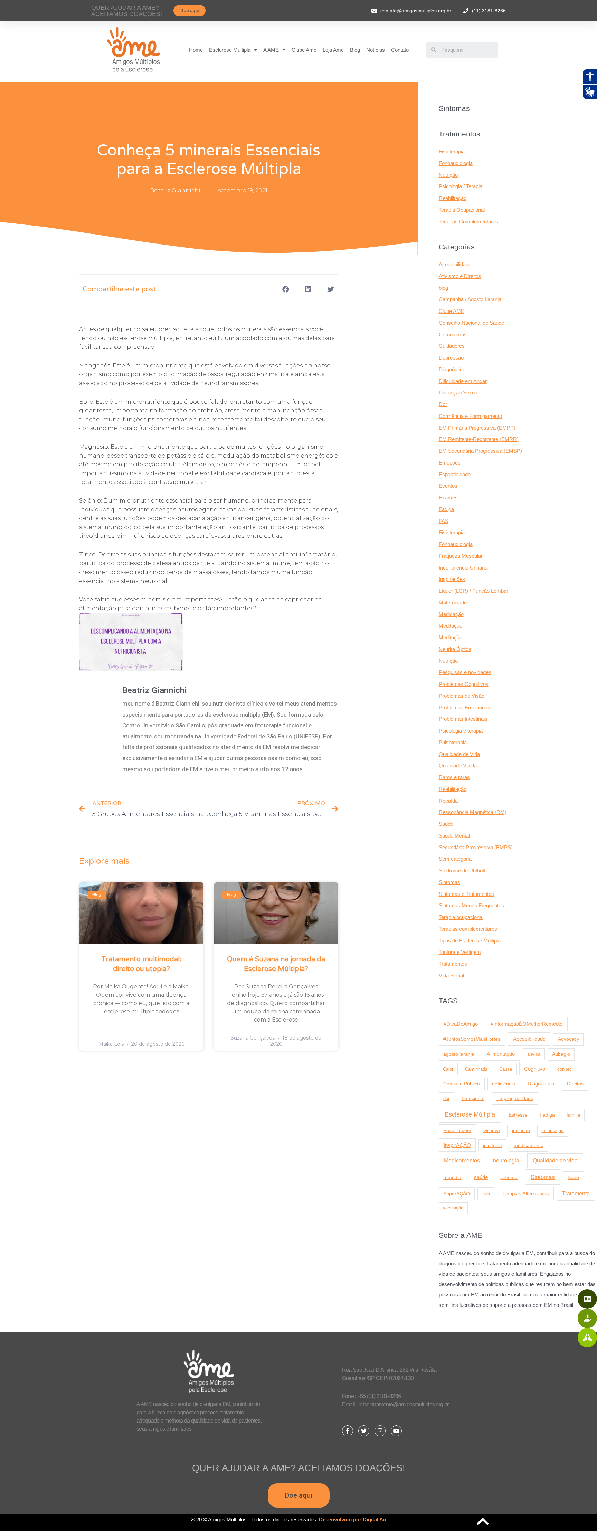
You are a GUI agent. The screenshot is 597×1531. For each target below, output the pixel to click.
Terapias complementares (468, 929)
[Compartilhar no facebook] (285, 289)
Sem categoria (455, 859)
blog (443, 288)
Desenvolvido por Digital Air (353, 1519)
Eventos (448, 486)
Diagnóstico (452, 369)
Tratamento (576, 1193)
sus (486, 1193)
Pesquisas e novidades (465, 672)
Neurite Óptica (455, 649)
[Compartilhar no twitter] (330, 289)
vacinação (453, 1208)
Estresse (518, 1115)
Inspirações (452, 579)
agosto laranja (458, 1054)
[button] (189, 10)
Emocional (473, 1098)
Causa (505, 1069)
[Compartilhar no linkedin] (308, 289)
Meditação (450, 626)
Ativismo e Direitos (460, 276)
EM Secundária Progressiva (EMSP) (480, 451)
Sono (573, 1177)
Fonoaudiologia (456, 163)
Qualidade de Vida (459, 754)
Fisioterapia (452, 151)
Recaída (448, 801)
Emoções (450, 463)
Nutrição (448, 175)
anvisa (533, 1054)
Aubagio (561, 1054)
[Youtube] (396, 1430)
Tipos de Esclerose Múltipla (470, 941)
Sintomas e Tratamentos (466, 894)
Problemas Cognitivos (464, 684)
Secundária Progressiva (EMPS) (476, 847)
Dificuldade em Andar (463, 381)
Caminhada (476, 1069)
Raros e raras (454, 777)
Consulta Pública (461, 1084)
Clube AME (451, 311)
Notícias (375, 50)
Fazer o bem (457, 1130)
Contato (400, 50)
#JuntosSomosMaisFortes (471, 1039)
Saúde (446, 824)
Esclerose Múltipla (229, 50)
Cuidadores (452, 346)
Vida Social (451, 975)
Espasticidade (455, 474)
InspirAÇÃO (457, 1145)
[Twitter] (363, 1430)
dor (446, 1098)
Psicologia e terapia (461, 731)
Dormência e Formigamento (470, 416)
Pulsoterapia (453, 742)
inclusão (521, 1130)
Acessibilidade (455, 264)
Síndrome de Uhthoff (462, 870)
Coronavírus (453, 334)
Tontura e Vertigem (460, 952)
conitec (564, 1069)
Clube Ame (304, 50)
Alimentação (501, 1054)
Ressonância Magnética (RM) (472, 812)
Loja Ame (333, 50)
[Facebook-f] (347, 1430)
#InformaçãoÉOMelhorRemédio (526, 1024)
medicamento (528, 1145)
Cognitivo (534, 1069)
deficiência (503, 1084)
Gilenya (491, 1130)
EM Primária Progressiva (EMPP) (477, 428)
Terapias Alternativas (525, 1193)
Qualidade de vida (555, 1160)
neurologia (506, 1161)
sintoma (509, 1177)
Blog (355, 50)
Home (196, 50)
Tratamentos (453, 964)
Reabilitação (452, 198)
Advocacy (568, 1039)
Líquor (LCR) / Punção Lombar (473, 591)
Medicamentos (462, 1161)
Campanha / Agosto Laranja (470, 299)
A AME (271, 50)
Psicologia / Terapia (460, 186)
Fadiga (446, 509)
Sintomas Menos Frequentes (471, 905)
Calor (448, 1069)
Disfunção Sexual (458, 392)
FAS (443, 521)
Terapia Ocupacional (462, 210)
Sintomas (449, 882)
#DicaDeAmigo (461, 1024)
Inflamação (552, 1130)
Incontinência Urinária (463, 568)
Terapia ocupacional (461, 917)
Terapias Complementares (468, 221)
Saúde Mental (454, 836)
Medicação (451, 614)
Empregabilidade (514, 1098)
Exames (448, 497)
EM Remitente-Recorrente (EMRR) (479, 439)
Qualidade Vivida (458, 765)
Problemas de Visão (461, 696)
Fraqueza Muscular (461, 556)
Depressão (451, 358)
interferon (492, 1145)
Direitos (575, 1084)
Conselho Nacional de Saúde (471, 323)
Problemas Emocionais (465, 707)
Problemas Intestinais (463, 719)
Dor (443, 404)
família (573, 1115)
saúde (481, 1177)
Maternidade (453, 602)
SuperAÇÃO (456, 1193)
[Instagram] (380, 1430)
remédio (452, 1177)
